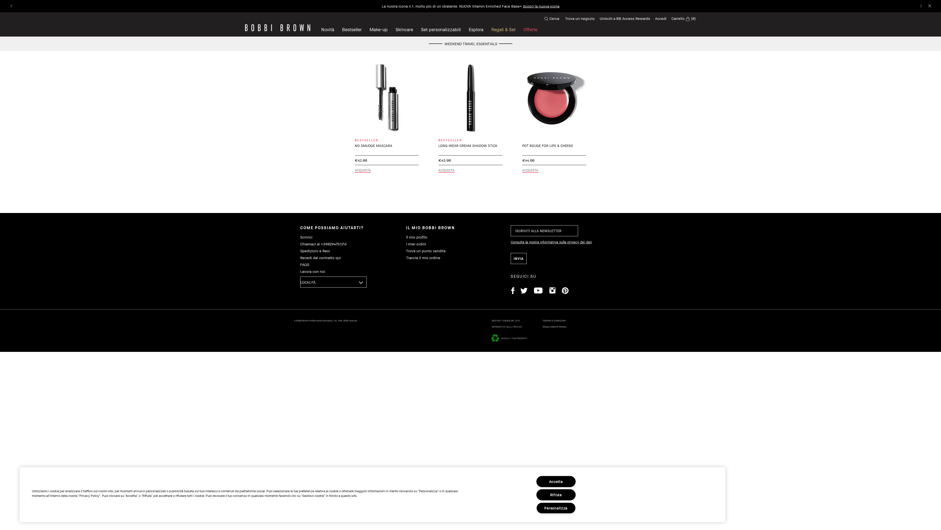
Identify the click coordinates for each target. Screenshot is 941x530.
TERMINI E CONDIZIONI (554, 320)
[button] (476, 29)
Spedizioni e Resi (315, 251)
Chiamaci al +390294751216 (323, 244)
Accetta (556, 481)
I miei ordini (416, 244)
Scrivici (306, 237)
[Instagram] (552, 291)
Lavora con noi (312, 271)
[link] (683, 18)
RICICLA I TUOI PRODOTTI (514, 338)
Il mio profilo (416, 237)
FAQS (304, 264)
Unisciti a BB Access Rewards (625, 18)
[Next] (921, 6)
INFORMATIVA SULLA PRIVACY (507, 326)
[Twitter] (524, 291)
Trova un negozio (580, 18)
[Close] (929, 6)
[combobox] (333, 282)
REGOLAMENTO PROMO (554, 326)
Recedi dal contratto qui (320, 258)
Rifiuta (556, 495)
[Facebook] (513, 291)
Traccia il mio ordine (423, 258)
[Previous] (11, 6)
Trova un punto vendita (426, 251)
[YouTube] (538, 291)
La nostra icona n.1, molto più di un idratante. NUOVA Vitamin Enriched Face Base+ (470, 6)
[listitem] (387, 120)
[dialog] (387, 98)
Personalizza (556, 508)
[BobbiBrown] (277, 28)
